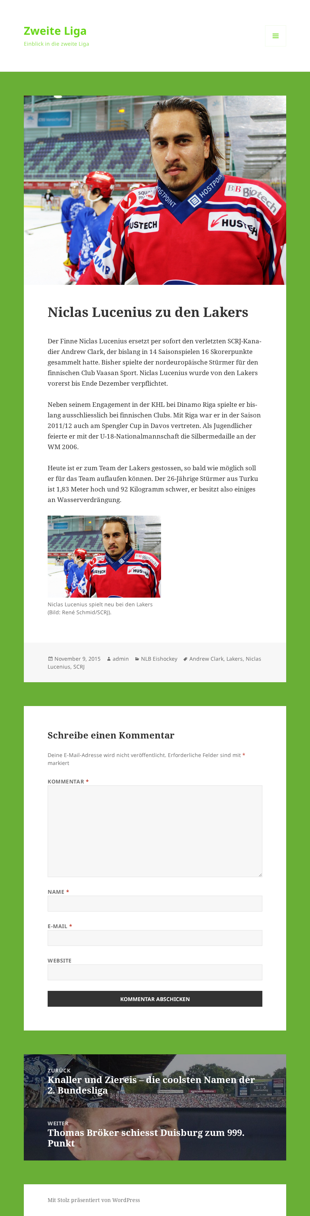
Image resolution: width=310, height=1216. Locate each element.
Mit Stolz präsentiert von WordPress (94, 1200)
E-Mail (60, 926)
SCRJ (79, 666)
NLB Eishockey (159, 658)
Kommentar (68, 781)
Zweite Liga (55, 30)
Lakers (234, 658)
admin (121, 658)
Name (58, 891)
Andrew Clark (206, 658)
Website (60, 960)
